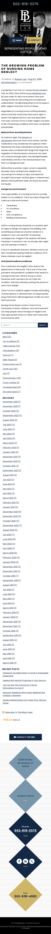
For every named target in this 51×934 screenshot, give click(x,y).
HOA (5, 373)
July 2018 (7, 644)
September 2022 (10, 415)
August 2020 (8, 530)
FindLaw (27, 928)
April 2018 (7, 658)
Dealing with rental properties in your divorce (24, 680)
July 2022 (7, 424)
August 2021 (8, 475)
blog (5, 336)
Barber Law (21, 79)
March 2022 (8, 443)
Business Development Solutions (39, 926)
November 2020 (10, 516)
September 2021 (10, 470)
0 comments (25, 82)
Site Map (12, 926)
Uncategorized (9, 387)
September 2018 (10, 635)
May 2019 (7, 598)
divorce (6, 355)
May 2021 (7, 489)
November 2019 (10, 571)
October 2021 (9, 466)
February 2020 (9, 557)
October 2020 (9, 521)
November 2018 (10, 626)
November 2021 (10, 461)
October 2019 (9, 576)
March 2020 (8, 553)
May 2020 (7, 543)
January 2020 (9, 562)
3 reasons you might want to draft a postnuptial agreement (25, 674)
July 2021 (7, 479)
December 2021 (10, 456)
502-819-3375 (25, 4)
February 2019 (9, 612)
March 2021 (8, 498)
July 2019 (7, 589)
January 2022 (9, 452)
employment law (11, 364)
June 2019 (7, 594)
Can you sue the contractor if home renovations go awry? (20, 686)
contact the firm (25, 737)
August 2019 (8, 585)
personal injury (9, 82)
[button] (17, 40)
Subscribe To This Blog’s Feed (18, 712)
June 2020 (7, 539)
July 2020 (7, 534)
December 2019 (10, 566)
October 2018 (9, 631)
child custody (9, 346)
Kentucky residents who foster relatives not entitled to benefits (24, 694)
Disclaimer (4, 926)
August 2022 (8, 420)
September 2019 (10, 580)
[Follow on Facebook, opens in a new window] (19, 861)
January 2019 (9, 617)
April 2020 (7, 548)
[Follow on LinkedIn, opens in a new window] (25, 861)
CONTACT (35, 40)
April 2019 (7, 603)
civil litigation (9, 350)
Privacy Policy (21, 926)
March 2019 (8, 608)
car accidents (9, 341)
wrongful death (10, 391)
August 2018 (8, 640)
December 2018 (10, 621)
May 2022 (7, 434)
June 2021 (7, 484)
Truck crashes (9, 382)
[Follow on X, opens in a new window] (32, 861)
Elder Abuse (8, 359)
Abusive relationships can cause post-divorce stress (24, 701)
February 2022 (9, 447)
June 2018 (7, 649)
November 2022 (10, 406)
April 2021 (7, 493)
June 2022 (7, 429)
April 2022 (7, 438)
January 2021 (9, 507)
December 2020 (10, 511)
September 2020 (11, 525)
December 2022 (10, 401)
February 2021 (9, 502)
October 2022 (9, 411)
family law (8, 369)
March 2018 (8, 663)
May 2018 (7, 653)
